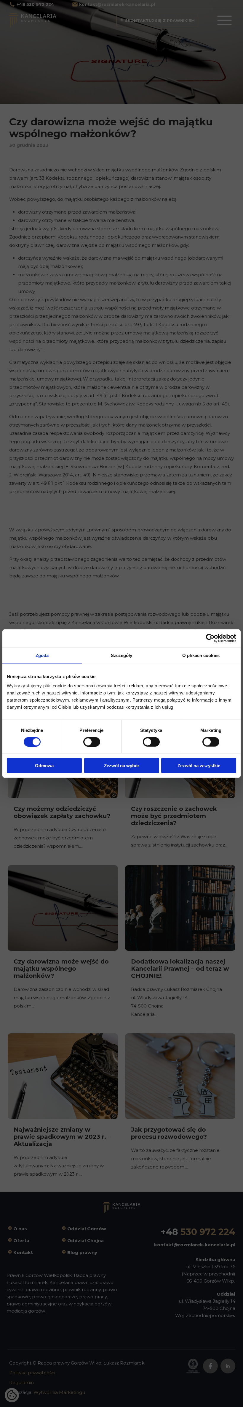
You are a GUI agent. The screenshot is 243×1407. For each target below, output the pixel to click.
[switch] (91, 741)
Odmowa (44, 765)
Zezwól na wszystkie (199, 765)
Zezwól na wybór (121, 765)
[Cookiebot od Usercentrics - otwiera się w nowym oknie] (210, 638)
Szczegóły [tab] (121, 655)
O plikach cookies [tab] (201, 655)
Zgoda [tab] (42, 655)
